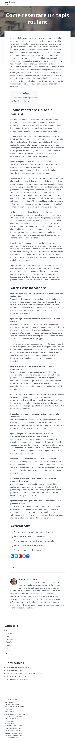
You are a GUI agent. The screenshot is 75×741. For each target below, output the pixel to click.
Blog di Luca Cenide (9, 3)
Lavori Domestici (11, 648)
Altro (7, 630)
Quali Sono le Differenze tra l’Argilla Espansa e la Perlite (24, 673)
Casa (7, 636)
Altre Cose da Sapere (20, 101)
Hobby (8, 645)
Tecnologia (9, 654)
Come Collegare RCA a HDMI (16, 676)
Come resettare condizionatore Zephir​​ (19, 667)
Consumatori (10, 639)
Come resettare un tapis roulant (24, 98)
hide (27, 93)
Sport (14, 567)
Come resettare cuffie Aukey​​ (15, 670)
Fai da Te (9, 642)
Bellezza (9, 633)
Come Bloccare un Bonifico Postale (17, 679)
